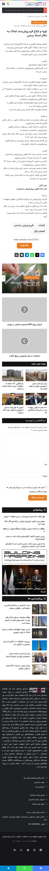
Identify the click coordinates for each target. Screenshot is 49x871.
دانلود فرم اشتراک (38, 804)
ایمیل (44, 476)
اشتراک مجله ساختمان (37, 799)
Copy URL (24, 245)
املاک (40, 225)
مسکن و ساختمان (33, 16)
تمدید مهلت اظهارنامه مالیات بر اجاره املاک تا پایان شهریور (16, 631)
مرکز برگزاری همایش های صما (34, 778)
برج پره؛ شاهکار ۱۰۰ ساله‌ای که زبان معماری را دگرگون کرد (16, 643)
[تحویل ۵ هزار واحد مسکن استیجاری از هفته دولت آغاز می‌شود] (12, 399)
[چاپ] (17, 255)
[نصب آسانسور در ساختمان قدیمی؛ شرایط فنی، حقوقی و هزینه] (39, 609)
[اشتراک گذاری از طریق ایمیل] (22, 255)
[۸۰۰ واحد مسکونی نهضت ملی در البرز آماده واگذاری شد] (36, 399)
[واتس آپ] (32, 255)
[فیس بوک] (42, 255)
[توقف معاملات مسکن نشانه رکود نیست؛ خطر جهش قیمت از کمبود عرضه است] (39, 621)
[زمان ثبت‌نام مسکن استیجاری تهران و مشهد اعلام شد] (36, 375)
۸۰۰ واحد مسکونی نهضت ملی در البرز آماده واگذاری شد (37, 410)
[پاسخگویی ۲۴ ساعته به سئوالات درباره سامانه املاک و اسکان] (12, 375)
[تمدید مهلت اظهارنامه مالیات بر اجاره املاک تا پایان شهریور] (39, 633)
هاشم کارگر (38, 231)
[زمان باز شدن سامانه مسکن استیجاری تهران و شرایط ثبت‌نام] (39, 657)
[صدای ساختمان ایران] (36, 4)
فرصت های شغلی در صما (36, 812)
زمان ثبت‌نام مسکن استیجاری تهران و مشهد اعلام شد (38, 386)
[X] (37, 255)
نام (45, 464)
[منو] (3, 5)
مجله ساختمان (39, 782)
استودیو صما (40, 787)
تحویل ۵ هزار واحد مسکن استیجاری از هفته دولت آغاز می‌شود (13, 410)
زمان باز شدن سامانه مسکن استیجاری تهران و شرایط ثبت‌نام (18, 655)
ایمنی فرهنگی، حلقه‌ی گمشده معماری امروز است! (27, 590)
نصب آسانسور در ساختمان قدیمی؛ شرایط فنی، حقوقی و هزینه (17, 607)
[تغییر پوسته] (8, 5)
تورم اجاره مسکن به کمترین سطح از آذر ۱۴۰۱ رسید (25, 283)
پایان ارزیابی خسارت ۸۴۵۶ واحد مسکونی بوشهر (18, 667)
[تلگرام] (27, 255)
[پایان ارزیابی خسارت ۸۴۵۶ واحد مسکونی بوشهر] (39, 669)
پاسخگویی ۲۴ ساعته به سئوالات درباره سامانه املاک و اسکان (12, 386)
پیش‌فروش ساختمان (23, 225)
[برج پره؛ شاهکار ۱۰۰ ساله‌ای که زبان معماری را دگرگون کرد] (39, 645)
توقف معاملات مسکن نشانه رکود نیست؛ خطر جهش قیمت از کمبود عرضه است (17, 620)
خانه (43, 16)
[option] (24, 278)
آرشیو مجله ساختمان (37, 795)
